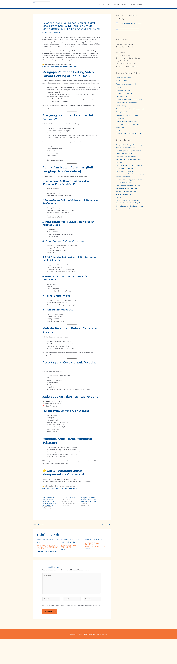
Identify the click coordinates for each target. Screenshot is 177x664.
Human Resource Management (127, 121)
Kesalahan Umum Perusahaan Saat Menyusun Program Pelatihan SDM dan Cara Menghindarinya (50, 501)
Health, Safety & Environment (126, 102)
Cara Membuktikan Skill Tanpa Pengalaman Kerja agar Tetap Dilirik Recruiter (128, 159)
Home (101, 4)
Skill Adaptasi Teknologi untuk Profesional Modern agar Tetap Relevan (127, 194)
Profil (108, 4)
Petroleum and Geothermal (126, 84)
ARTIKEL (45, 32)
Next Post (106, 524)
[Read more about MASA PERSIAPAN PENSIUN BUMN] (72, 541)
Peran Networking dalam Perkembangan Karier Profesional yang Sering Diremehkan (130, 173)
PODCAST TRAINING (69, 498)
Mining (118, 87)
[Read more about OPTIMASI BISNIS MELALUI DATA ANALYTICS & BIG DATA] (93, 540)
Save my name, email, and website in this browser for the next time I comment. (72, 606)
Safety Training (121, 106)
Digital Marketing (122, 96)
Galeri (133, 4)
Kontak (139, 4)
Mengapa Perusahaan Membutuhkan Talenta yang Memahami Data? (89, 499)
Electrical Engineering (123, 90)
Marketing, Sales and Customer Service (129, 99)
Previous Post (39, 524)
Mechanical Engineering (124, 93)
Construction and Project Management (130, 109)
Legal (118, 130)
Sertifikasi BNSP (42, 551)
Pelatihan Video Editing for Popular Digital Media (59, 67)
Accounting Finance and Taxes (127, 115)
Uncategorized (54, 32)
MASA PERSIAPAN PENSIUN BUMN (68, 546)
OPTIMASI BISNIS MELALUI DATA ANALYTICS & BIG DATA (95, 545)
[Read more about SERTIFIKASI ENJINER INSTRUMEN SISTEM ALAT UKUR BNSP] (48, 541)
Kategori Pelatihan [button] (119, 4)
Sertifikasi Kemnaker (123, 78)
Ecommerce (120, 118)
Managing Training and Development (129, 133)
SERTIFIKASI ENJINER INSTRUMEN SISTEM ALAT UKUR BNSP (48, 547)
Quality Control (121, 112)
